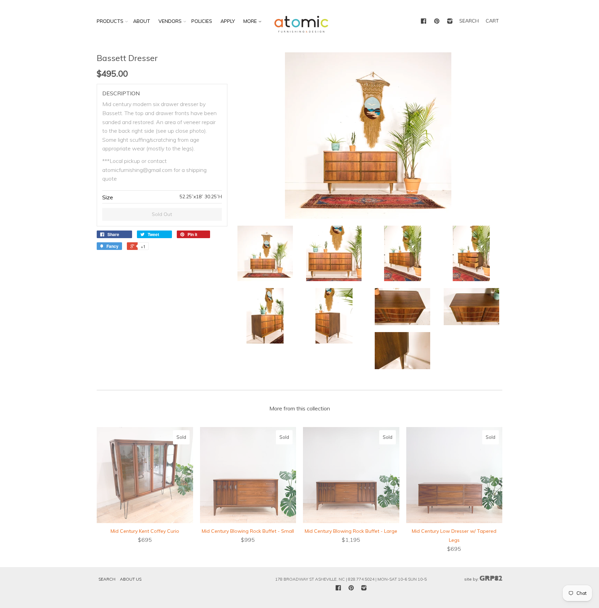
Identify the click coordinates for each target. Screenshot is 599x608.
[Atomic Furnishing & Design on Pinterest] (437, 21)
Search (106, 579)
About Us (130, 579)
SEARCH (469, 21)
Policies (201, 21)
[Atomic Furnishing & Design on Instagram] (450, 21)
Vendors (170, 21)
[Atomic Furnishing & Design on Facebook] (423, 21)
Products (110, 21)
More (250, 21)
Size (107, 197)
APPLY (227, 21)
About (141, 21)
